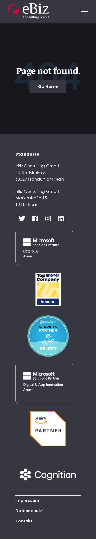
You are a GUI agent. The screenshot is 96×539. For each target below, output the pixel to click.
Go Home (48, 86)
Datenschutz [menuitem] (28, 511)
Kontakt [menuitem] (24, 521)
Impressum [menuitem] (27, 500)
